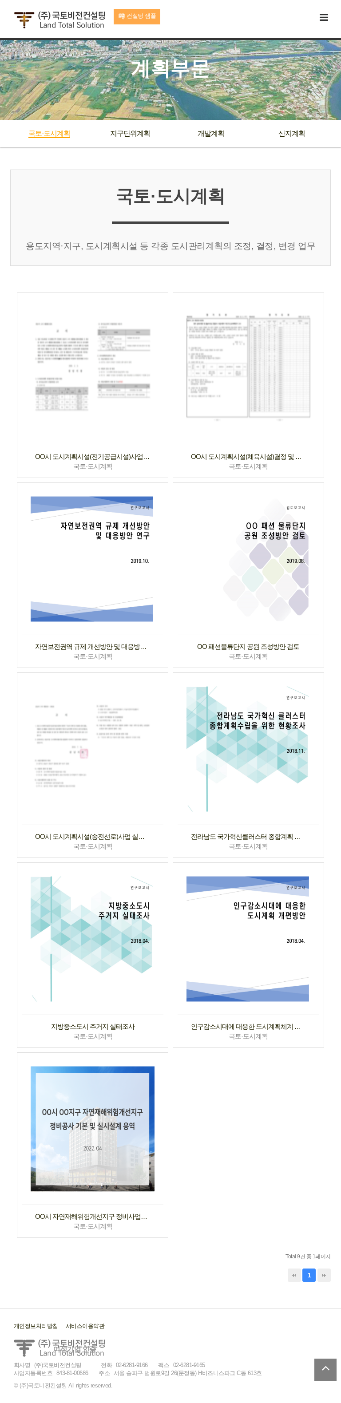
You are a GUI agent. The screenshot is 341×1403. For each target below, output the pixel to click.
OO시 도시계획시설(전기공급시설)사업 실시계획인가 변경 (92, 456)
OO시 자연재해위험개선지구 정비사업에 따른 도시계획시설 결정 (92, 1216)
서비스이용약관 (85, 1326)
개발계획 (211, 133)
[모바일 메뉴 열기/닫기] (324, 18)
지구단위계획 (130, 133)
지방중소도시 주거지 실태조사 (93, 1026)
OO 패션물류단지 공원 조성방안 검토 (248, 646)
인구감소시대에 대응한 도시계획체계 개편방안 (248, 1026)
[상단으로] (325, 1370)
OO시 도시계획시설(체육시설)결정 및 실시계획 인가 (248, 456)
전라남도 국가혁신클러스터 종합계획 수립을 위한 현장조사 (248, 836)
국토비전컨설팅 (59, 20)
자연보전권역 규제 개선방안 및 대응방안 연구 (92, 646)
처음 (294, 1275)
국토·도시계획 (49, 133)
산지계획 (291, 133)
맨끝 (324, 1275)
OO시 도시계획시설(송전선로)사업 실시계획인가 (92, 836)
